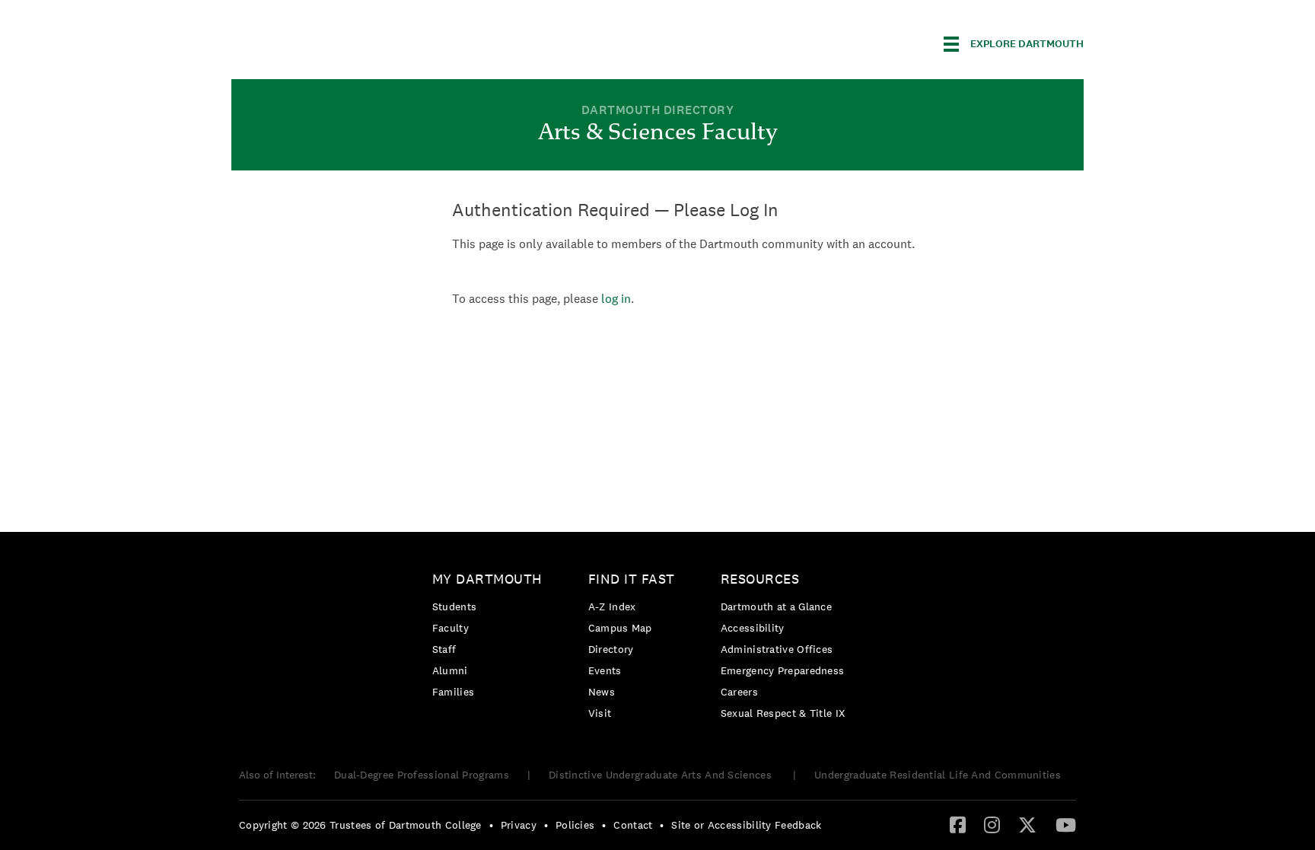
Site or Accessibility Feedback (746, 825)
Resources (760, 578)
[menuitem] (491, 638)
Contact (632, 825)
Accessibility (753, 628)
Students (454, 606)
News (601, 692)
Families (453, 692)
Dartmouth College (351, 41)
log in (616, 299)
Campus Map (620, 628)
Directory (611, 649)
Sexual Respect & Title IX (783, 713)
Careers (739, 692)
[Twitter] (1027, 824)
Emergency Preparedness (783, 670)
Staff (444, 649)
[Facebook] (958, 824)
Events (605, 670)
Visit (600, 713)
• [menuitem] (491, 825)
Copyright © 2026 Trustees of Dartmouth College (360, 825)
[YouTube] (1066, 824)
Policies (575, 825)
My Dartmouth (487, 578)
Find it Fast (631, 578)
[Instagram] (992, 824)
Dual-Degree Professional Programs (421, 775)
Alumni (450, 670)
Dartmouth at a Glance (776, 606)
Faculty (450, 628)
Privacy (519, 825)
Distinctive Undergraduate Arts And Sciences (662, 775)
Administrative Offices (777, 649)
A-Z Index (612, 606)
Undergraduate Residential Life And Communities (937, 775)
